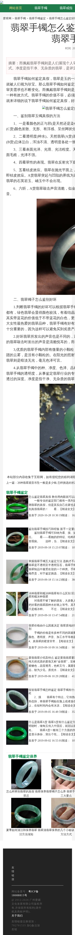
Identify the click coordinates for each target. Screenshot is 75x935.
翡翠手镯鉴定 (37, 18)
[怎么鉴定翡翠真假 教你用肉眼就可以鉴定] (16, 507)
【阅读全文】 (66, 641)
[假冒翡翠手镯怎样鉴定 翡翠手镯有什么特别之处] (16, 700)
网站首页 (15, 8)
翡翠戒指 (66, 8)
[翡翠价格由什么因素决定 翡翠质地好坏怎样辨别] (16, 635)
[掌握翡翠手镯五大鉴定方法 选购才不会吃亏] (16, 571)
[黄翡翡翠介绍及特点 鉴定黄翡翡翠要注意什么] (16, 668)
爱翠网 (7, 18)
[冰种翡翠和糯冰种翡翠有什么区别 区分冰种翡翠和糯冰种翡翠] (16, 603)
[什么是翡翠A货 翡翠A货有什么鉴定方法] (16, 732)
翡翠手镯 (40, 8)
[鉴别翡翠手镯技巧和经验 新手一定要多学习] (16, 539)
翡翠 (17, 79)
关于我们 (17, 915)
